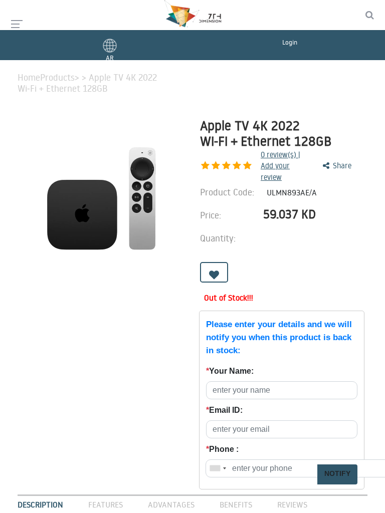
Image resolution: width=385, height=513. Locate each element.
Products (57, 77)
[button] (214, 272)
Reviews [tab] (292, 504)
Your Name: (230, 371)
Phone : (222, 449)
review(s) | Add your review (280, 166)
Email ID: (224, 410)
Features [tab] (105, 504)
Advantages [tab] (171, 504)
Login (289, 42)
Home (29, 77)
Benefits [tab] (236, 504)
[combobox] (217, 468)
